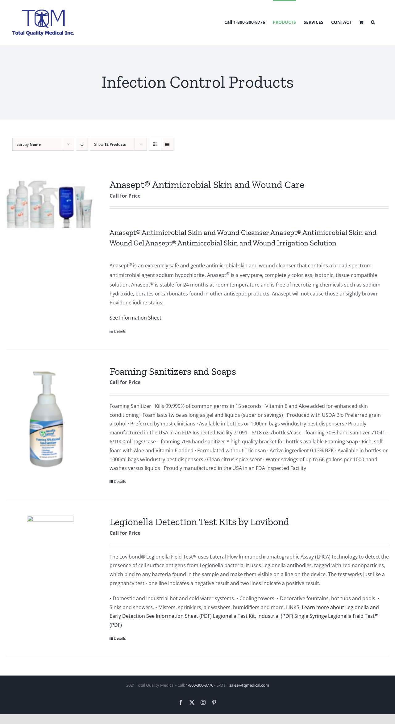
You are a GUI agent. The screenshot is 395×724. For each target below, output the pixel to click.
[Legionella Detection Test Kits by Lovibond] (50, 539)
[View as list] (167, 144)
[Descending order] (82, 144)
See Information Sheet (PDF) (179, 616)
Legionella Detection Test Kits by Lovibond (199, 522)
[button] (373, 22)
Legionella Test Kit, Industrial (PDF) (253, 616)
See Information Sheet (135, 317)
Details (120, 331)
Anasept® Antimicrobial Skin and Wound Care (207, 184)
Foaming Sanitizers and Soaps (173, 371)
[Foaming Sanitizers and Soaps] (50, 418)
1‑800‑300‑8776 (199, 685)
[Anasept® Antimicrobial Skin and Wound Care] (50, 203)
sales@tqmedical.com (249, 685)
